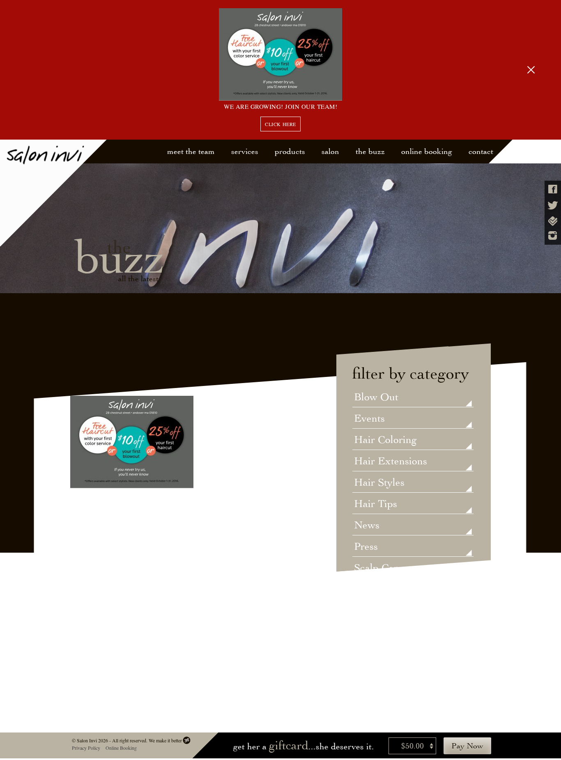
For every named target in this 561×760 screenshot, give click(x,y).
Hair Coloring (385, 440)
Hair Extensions (390, 461)
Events (369, 419)
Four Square (552, 221)
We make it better (165, 740)
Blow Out (376, 397)
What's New (381, 632)
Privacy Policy (85, 747)
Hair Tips (375, 504)
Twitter (552, 205)
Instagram (552, 235)
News (366, 525)
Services (244, 151)
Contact (481, 151)
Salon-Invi (53, 193)
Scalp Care (378, 568)
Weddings (376, 611)
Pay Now (467, 746)
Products (290, 151)
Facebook (552, 189)
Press (366, 547)
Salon (330, 151)
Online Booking (426, 151)
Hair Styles (379, 483)
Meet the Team (191, 151)
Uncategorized (387, 589)
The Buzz (370, 151)
